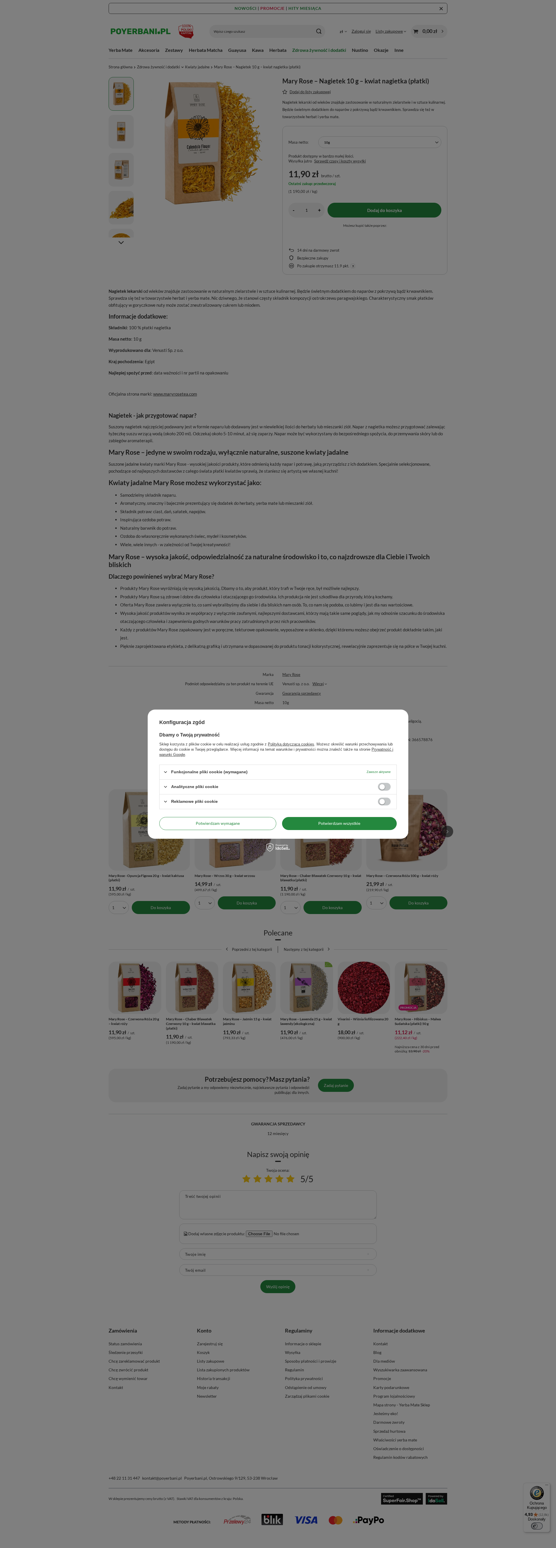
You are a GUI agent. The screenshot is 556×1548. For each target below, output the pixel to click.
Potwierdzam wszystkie (339, 823)
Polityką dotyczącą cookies (291, 744)
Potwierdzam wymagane (218, 823)
